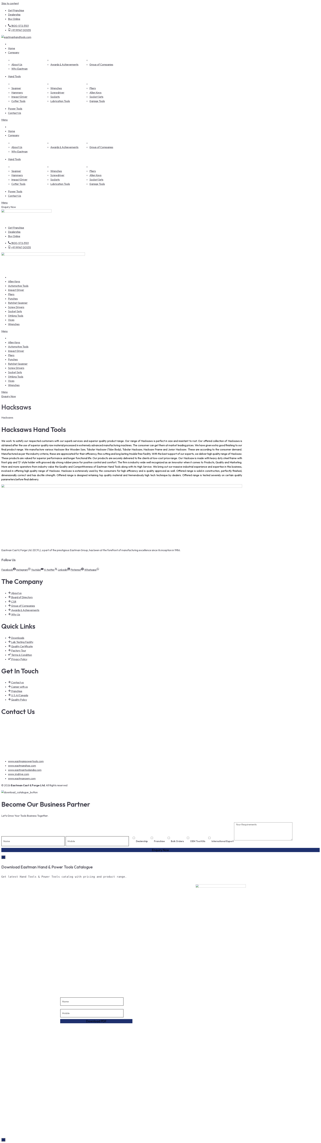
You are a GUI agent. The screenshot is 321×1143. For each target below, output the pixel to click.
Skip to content (10, 3)
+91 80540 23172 (16, 736)
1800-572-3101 (15, 723)
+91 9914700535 (15, 729)
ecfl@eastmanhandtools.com (23, 743)
